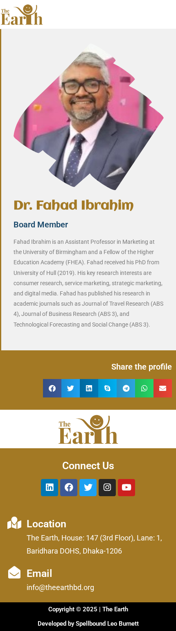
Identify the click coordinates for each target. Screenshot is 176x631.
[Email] (14, 572)
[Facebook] (68, 487)
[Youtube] (126, 487)
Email (39, 573)
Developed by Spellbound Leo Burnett (88, 623)
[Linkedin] (49, 487)
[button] (52, 388)
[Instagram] (107, 487)
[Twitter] (88, 487)
